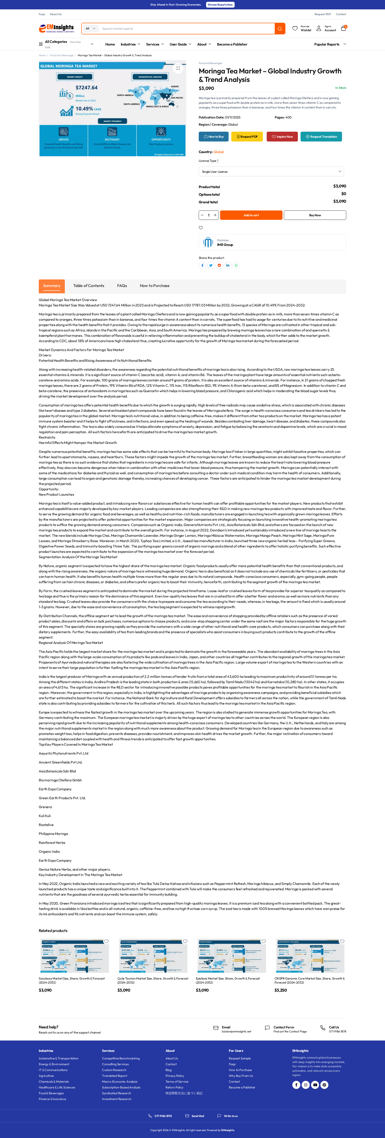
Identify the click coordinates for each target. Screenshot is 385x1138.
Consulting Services (115, 1064)
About (202, 44)
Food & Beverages (51, 1093)
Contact (341, 14)
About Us (56, 14)
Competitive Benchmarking (120, 1058)
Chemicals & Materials (54, 1082)
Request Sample (240, 1058)
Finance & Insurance (52, 1099)
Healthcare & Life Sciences (57, 1087)
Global (218, 152)
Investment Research (116, 1099)
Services (152, 44)
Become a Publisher (232, 44)
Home (110, 44)
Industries (128, 44)
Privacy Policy (175, 1076)
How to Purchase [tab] (155, 285)
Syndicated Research (116, 1093)
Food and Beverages (62, 55)
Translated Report (114, 1076)
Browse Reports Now (220, 4)
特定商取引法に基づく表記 (184, 1093)
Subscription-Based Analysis (121, 1087)
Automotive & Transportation (58, 1058)
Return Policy (174, 1087)
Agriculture (46, 1076)
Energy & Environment (54, 1064)
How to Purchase (240, 1070)
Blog (169, 1070)
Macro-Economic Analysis (119, 1082)
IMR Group (225, 244)
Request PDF (323, 14)
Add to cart (251, 215)
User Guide (178, 44)
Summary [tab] (51, 285)
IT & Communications (53, 1070)
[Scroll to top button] (375, 1128)
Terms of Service (177, 1082)
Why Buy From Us (241, 1076)
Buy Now (315, 215)
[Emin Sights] (56, 28)
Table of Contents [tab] (88, 285)
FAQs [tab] (122, 285)
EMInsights (227, 1130)
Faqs (42, 14)
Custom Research (114, 1070)
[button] (178, 68)
